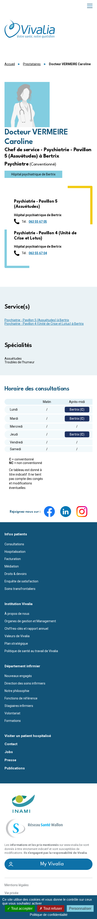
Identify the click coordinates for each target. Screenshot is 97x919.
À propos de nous (17, 613)
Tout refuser (52, 908)
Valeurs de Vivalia (17, 636)
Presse (10, 760)
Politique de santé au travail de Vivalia (31, 651)
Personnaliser (80, 908)
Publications (15, 768)
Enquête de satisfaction (21, 581)
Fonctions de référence (21, 698)
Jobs (9, 752)
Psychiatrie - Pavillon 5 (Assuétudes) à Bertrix (37, 320)
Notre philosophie (17, 691)
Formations (13, 721)
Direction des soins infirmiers (25, 683)
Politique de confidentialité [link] (48, 915)
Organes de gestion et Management (30, 621)
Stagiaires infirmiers (19, 706)
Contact (11, 744)
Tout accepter (21, 908)
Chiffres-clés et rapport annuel (26, 628)
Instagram (81, 511)
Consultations (14, 544)
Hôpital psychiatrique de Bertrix (33, 174)
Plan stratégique (16, 643)
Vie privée (11, 893)
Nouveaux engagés (18, 676)
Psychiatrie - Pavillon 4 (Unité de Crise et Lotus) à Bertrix (44, 323)
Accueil (10, 64)
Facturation (13, 559)
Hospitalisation (15, 551)
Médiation (12, 566)
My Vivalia (52, 864)
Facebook (49, 511)
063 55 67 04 (38, 253)
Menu (89, 5)
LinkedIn (65, 511)
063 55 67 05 (38, 221)
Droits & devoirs (16, 574)
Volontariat (12, 713)
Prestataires (32, 64)
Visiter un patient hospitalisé (28, 736)
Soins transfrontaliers (20, 589)
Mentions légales (17, 885)
